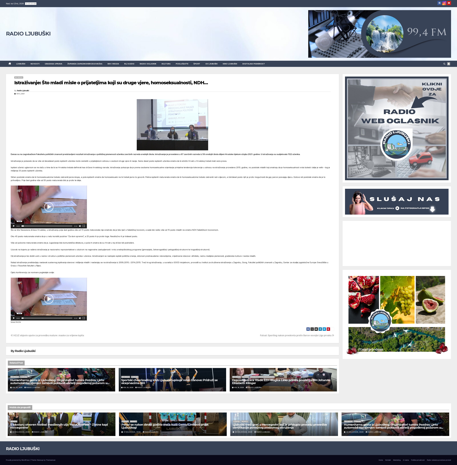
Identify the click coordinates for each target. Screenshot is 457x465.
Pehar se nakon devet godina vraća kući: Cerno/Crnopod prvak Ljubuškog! (165, 426)
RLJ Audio (129, 64)
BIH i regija (113, 64)
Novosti (35, 64)
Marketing (397, 460)
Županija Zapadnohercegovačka (84, 64)
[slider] (47, 226)
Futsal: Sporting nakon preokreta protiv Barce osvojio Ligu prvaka (296, 335)
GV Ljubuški (211, 64)
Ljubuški (20, 64)
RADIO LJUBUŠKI (28, 33)
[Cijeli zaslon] (84, 226)
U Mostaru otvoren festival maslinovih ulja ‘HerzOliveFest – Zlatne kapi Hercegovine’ (59, 426)
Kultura (166, 64)
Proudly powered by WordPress (18, 460)
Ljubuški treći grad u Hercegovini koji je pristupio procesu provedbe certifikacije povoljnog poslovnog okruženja (280, 426)
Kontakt (388, 460)
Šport (197, 64)
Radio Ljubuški (23, 91)
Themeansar (50, 460)
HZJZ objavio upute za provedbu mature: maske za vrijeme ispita (48, 335)
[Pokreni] (14, 226)
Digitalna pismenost (253, 64)
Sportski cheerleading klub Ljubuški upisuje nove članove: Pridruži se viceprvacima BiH (169, 381)
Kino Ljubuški (230, 64)
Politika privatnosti (418, 460)
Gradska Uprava (53, 64)
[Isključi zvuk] (80, 226)
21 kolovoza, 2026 (132, 432)
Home (381, 460)
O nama (406, 460)
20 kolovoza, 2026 (244, 432)
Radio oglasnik (148, 64)
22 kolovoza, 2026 (21, 432)
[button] (444, 64)
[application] (49, 207)
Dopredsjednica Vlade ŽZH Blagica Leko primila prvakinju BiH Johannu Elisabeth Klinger (281, 381)
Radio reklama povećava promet (439, 460)
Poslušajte (182, 64)
